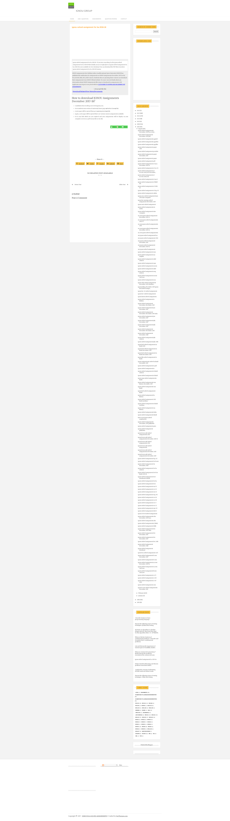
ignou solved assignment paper (147, 158)
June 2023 (137, 712)
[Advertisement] (100, 42)
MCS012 (143, 719)
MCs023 (143, 724)
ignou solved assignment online (147, 193)
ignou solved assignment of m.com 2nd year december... (147, 171)
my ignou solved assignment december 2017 (146, 241)
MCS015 (143, 721)
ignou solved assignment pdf (146, 161)
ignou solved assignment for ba (147, 481)
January (140, 596)
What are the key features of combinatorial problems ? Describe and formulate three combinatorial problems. (146, 639)
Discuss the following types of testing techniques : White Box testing (146, 676)
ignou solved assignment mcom (147, 266)
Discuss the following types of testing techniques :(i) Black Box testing (146, 624)
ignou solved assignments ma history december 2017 (147, 383)
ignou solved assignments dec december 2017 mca (147, 517)
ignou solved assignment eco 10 (147, 500)
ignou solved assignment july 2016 (148, 342)
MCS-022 (151, 717)
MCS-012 (153, 714)
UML (136, 735)
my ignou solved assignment (146, 249)
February (141, 593)
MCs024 (149, 724)
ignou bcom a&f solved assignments (144, 446)
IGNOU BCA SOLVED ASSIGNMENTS (94, 816)
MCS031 (137, 726)
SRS (149, 733)
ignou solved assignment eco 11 (147, 489)
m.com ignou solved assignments (148, 232)
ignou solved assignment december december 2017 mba (147, 312)
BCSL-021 (137, 707)
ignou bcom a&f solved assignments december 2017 (147, 450)
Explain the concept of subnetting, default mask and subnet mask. (145, 670)
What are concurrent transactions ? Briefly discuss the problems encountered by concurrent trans (145, 653)
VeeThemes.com (122, 816)
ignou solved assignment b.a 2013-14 (146, 659)
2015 (138, 602)
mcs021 (137, 724)
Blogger (150, 745)
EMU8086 (137, 710)
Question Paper (146, 731)
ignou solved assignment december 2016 (145, 334)
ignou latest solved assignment (147, 296)
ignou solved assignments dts (147, 520)
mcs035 (143, 728)
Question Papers (111, 19)
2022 (138, 116)
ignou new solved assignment (147, 204)
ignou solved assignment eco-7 (147, 503)
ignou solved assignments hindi (147, 415)
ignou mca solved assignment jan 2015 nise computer (148, 196)
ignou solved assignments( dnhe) (148, 523)
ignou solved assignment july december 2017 (146, 321)
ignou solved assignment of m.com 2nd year (146, 175)
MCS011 (137, 719)
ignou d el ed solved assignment (147, 513)
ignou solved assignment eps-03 (147, 508)
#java (136, 692)
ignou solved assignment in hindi (148, 375)
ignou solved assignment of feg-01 (148, 190)
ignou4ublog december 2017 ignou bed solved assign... (148, 287)
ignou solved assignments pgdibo (148, 144)
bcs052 (143, 705)
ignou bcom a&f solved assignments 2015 (144, 433)
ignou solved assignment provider (148, 151)
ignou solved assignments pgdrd (148, 139)
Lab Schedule (138, 714)
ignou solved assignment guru (147, 426)
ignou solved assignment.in (146, 368)
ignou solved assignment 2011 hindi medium (147, 400)
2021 (138, 119)
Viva (141, 735)
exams (143, 710)
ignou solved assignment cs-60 (147, 578)
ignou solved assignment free (147, 484)
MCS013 (149, 719)
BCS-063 (137, 705)
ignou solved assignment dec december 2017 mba (146, 529)
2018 (138, 124)
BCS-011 (137, 703)
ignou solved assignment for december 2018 (146, 464)
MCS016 (149, 721)
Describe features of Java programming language (142, 618)
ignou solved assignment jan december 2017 (146, 308)
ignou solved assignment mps (147, 263)
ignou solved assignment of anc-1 (148, 179)
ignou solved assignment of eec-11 (148, 168)
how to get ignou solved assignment (145, 418)
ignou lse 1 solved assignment (147, 294)
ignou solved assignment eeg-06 (147, 494)
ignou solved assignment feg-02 (147, 458)
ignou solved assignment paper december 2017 (147, 154)
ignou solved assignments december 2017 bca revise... (146, 131)
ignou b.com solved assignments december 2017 (147, 588)
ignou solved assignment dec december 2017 (146, 533)
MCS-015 (144, 717)
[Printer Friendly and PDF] (119, 127)
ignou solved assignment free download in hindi (147, 477)
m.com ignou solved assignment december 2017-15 (147, 216)
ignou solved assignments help (147, 412)
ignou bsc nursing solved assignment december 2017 (147, 201)
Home (72, 19)
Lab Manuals (146, 712)
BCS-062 (151, 703)
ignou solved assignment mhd (147, 269)
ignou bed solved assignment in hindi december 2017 (147, 349)
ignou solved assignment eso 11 (147, 486)
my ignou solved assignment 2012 (148, 238)
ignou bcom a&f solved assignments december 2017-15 (148, 438)
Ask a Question (83, 19)
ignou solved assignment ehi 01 (147, 511)
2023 (138, 113)
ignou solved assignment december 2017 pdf (145, 135)
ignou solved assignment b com (147, 560)
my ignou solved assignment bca (147, 235)
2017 (138, 127)
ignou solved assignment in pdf (147, 366)
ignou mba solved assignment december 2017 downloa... (147, 283)
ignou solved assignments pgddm (148, 142)
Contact (124, 19)
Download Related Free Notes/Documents (88, 91)
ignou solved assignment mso (147, 252)
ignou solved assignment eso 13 (147, 492)
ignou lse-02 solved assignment (147, 291)
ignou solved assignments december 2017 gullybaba (146, 422)
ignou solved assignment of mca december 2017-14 (147, 164)
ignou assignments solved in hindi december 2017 (148, 362)
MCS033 (150, 726)
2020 (138, 121)
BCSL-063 (151, 707)
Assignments (96, 19)
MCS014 (137, 721)
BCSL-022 (144, 707)
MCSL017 (137, 731)
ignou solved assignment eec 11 (147, 505)
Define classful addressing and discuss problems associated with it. (146, 664)
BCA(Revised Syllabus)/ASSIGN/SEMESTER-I (146, 694)
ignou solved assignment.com (147, 585)
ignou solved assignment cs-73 (147, 575)
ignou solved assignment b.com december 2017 (147, 556)
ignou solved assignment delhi (147, 526)
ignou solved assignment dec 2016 (148, 541)
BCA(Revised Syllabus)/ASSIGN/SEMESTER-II (146, 699)
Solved (144, 733)
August (140, 129)
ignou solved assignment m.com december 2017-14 (147, 563)
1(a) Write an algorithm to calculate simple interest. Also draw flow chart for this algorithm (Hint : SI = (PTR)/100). (146, 631)
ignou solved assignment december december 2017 (146, 304)
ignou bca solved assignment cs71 (148, 553)
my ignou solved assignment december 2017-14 (146, 245)
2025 (138, 110)
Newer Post (78, 184)
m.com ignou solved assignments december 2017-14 (148, 229)
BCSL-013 (150, 705)
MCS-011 (147, 714)
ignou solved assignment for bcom (148, 461)
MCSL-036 (149, 728)
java (149, 710)
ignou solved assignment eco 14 (147, 497)
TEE (154, 733)
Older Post (122, 184)
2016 (138, 599)
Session (137, 733)
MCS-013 (137, 717)
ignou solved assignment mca (147, 280)
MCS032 (144, 726)
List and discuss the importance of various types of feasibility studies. (145, 646)
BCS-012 (144, 703)
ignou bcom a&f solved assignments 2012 (144, 442)
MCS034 (137, 728)
